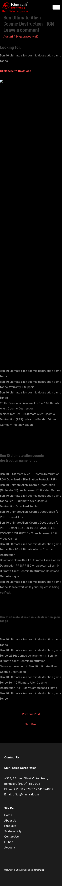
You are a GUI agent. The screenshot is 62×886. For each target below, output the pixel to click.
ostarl (9, 36)
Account (9, 847)
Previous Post (31, 714)
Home (8, 815)
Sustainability (13, 831)
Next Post (31, 724)
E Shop (8, 842)
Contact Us (11, 836)
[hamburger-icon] (56, 7)
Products (10, 826)
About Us (10, 820)
